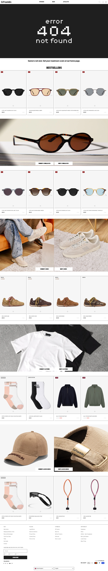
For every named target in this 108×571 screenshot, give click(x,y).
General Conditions (33, 531)
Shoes (82, 531)
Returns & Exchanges (8, 534)
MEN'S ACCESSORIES (63, 469)
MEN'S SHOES (63, 269)
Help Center (6, 529)
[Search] (99, 2)
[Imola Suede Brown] (67, 295)
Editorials (57, 536)
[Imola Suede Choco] (40, 295)
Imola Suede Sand (5, 316)
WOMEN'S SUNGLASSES (44, 163)
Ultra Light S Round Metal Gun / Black (91, 110)
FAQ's (5, 538)
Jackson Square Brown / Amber (35, 110)
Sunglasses (83, 529)
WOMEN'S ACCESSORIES (44, 469)
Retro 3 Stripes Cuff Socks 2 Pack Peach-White (11, 416)
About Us (57, 531)
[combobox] (44, 568)
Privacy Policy (32, 534)
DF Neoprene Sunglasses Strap (35, 516)
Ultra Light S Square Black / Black (9, 110)
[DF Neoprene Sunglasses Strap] (40, 495)
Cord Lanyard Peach (60, 516)
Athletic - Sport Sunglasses (86, 534)
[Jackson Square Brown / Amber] (40, 89)
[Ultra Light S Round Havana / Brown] (40, 189)
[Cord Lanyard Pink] (95, 495)
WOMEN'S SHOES (44, 269)
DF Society (57, 529)
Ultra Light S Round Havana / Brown (36, 210)
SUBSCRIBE (15, 557)
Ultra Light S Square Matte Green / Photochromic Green (68, 110)
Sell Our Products (58, 534)
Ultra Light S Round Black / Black (63, 210)
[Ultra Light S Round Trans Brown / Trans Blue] (95, 189)
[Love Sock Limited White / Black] (40, 395)
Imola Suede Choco (33, 316)
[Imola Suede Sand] (13, 295)
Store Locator (58, 538)
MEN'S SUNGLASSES (63, 163)
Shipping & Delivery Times (9, 531)
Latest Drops (83, 538)
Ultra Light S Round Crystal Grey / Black (10, 210)
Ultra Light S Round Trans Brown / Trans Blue (92, 210)
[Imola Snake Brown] (95, 295)
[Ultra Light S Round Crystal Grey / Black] (13, 189)
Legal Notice (32, 529)
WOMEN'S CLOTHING (45, 369)
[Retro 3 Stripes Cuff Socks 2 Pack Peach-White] (13, 395)
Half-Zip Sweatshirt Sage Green (90, 416)
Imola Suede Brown (60, 316)
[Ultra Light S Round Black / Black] (67, 189)
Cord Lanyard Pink (87, 516)
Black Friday (83, 541)
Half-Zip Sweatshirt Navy (61, 416)
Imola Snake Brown (87, 316)
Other (17, 554)
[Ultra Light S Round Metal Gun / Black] (95, 89)
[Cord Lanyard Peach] (67, 495)
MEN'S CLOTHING (63, 369)
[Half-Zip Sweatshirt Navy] (67, 395)
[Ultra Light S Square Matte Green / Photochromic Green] (67, 89)
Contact (5, 543)
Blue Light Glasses (84, 536)
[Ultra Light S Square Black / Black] (13, 89)
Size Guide (6, 541)
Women (11, 554)
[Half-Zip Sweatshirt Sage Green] (95, 395)
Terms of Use (32, 538)
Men (6, 554)
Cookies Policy (32, 536)
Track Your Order (7, 536)
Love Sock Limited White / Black (35, 416)
